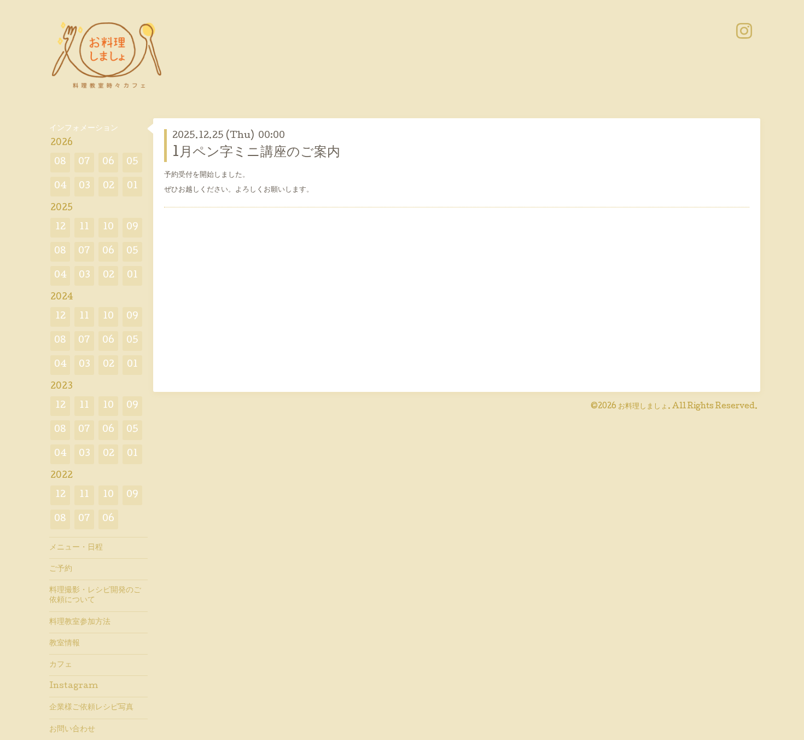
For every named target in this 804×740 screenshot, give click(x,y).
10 (108, 227)
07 (84, 162)
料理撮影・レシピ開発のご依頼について (95, 595)
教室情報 (64, 643)
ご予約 (60, 569)
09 (132, 227)
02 (108, 186)
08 (60, 162)
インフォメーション (83, 128)
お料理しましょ (643, 407)
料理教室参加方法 (79, 622)
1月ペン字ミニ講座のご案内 (256, 153)
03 (84, 186)
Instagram (73, 686)
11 (84, 227)
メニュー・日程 (76, 548)
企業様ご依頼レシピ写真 (91, 707)
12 (60, 227)
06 (108, 162)
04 (60, 186)
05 (132, 162)
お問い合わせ (72, 729)
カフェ (60, 665)
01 (132, 186)
